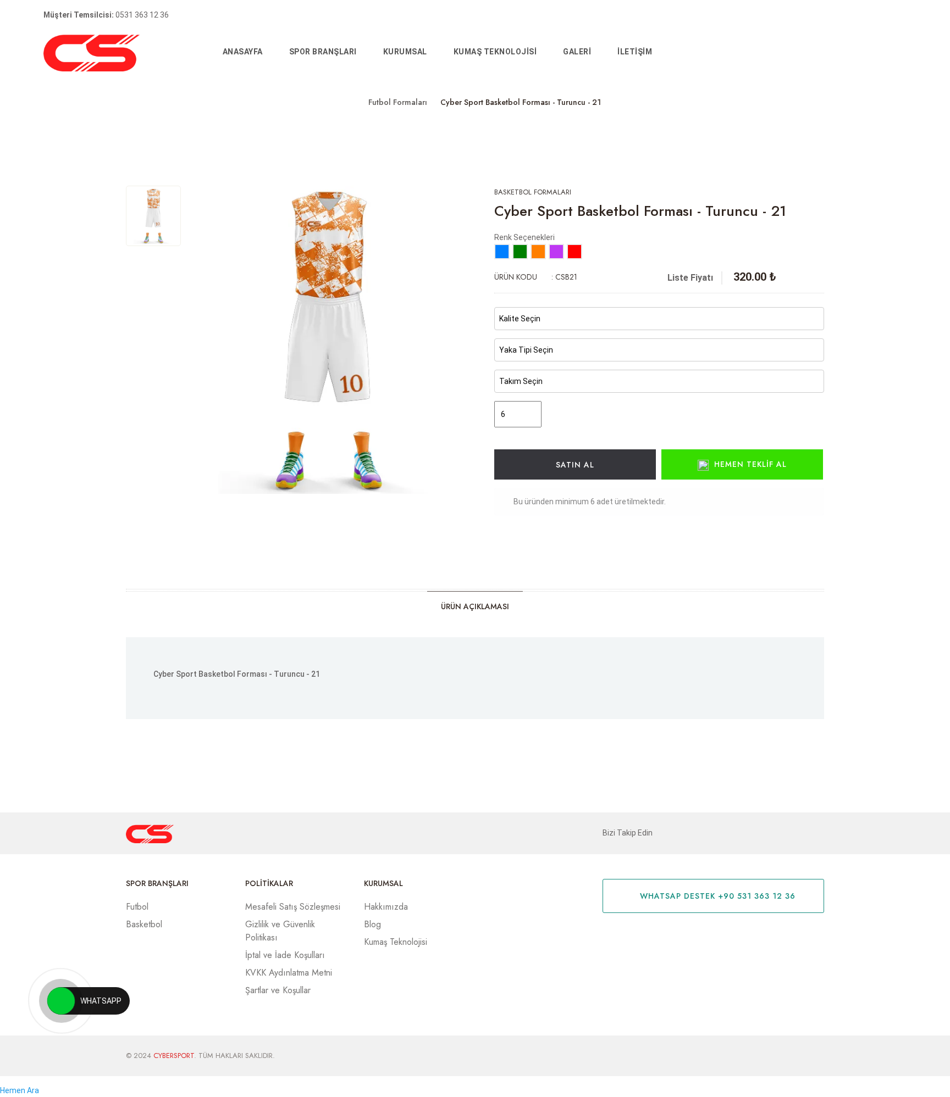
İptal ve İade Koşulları (285, 955)
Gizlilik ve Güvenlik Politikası (280, 931)
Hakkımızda (386, 906)
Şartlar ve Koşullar (278, 990)
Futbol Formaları (397, 102)
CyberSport (173, 1055)
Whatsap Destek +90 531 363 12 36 (716, 895)
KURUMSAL (405, 51)
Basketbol (144, 924)
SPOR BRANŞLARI (323, 51)
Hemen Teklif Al (750, 464)
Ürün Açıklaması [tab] (475, 606)
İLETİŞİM (634, 51)
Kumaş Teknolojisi (495, 51)
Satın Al (575, 464)
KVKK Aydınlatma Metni (288, 972)
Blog (372, 924)
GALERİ (577, 51)
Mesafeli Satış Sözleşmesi (292, 906)
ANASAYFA (243, 51)
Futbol (137, 906)
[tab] (153, 216)
